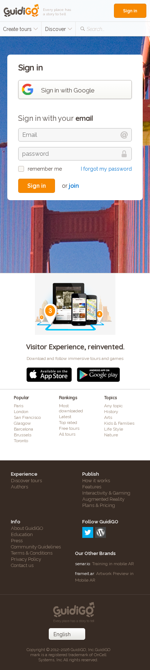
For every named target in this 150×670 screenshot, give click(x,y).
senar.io (82, 563)
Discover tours (26, 480)
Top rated (68, 422)
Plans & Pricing (98, 505)
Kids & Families (119, 423)
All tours (67, 434)
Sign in (130, 10)
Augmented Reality (103, 499)
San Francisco (27, 417)
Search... (95, 29)
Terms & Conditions (31, 553)
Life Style (113, 429)
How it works (96, 480)
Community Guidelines (36, 547)
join (74, 185)
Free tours (69, 428)
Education (22, 534)
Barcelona (23, 429)
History (111, 411)
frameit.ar (84, 573)
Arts (108, 417)
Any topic (113, 405)
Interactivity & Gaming (106, 493)
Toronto (21, 440)
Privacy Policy (26, 559)
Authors (19, 486)
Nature (111, 434)
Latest (65, 416)
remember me (45, 169)
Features (91, 486)
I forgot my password (106, 169)
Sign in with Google (68, 90)
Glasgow (22, 423)
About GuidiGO (27, 528)
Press (17, 540)
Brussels (22, 434)
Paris (18, 405)
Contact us (22, 565)
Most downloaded (71, 408)
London (21, 411)
